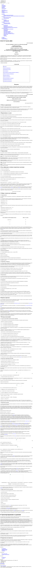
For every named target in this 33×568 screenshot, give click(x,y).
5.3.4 (31, 305)
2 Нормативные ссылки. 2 (7, 69)
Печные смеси (6, 34)
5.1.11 (16, 303)
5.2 (9, 310)
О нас (3, 4)
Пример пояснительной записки (8, 15)
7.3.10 (23, 510)
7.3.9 (14, 510)
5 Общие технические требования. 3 (8, 73)
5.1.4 (5, 434)
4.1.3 (19, 187)
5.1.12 (19, 303)
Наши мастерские (4, 549)
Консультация (4, 8)
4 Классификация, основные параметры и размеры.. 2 (11, 72)
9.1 (9, 426)
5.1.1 (25, 305)
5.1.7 (17, 470)
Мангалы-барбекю (4, 10)
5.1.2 (16, 425)
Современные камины (7, 23)
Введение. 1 (5, 66)
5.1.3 (1, 426)
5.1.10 (27, 305)
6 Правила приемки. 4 (6, 75)
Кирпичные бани (6, 21)
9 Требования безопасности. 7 (7, 79)
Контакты (3, 550)
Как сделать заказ (4, 553)
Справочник (4, 557)
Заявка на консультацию (5, 554)
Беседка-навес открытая (7, 17)
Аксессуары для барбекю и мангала (9, 33)
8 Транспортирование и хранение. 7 (8, 78)
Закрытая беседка (6, 18)
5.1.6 (14, 303)
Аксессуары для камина (7, 31)
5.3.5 (31, 303)
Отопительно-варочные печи (8, 26)
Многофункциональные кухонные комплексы (10, 27)
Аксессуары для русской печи (8, 32)
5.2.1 (13, 433)
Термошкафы (6, 30)
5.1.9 (25, 423)
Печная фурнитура (5, 12)
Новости (3, 7)
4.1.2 (12, 187)
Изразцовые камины (7, 22)
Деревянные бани (6, 20)
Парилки (5, 19)
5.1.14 (1, 487)
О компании (4, 548)
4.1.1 (1, 187)
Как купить (3, 5)
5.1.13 (30, 303)
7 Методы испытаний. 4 (6, 76)
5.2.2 (15, 433)
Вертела (3, 11)
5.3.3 (29, 305)
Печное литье (6, 29)
